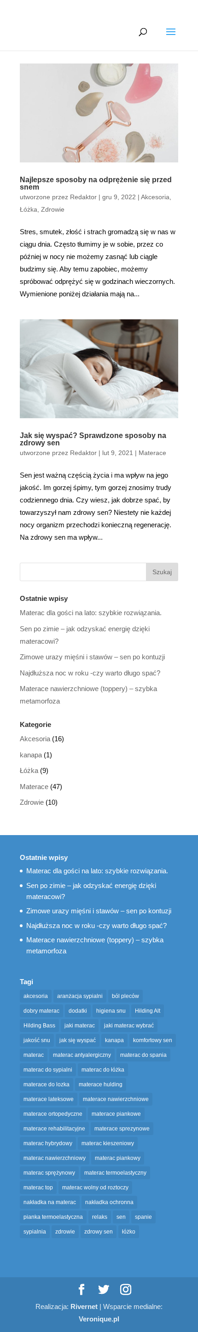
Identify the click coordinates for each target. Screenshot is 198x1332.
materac (33, 1055)
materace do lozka (46, 1084)
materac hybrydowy (47, 1143)
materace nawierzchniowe (116, 1099)
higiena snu (111, 1011)
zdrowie (65, 1231)
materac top (38, 1187)
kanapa (31, 755)
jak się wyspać (77, 1040)
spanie (143, 1217)
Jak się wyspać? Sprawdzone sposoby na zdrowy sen (93, 439)
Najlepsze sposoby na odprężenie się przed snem (96, 183)
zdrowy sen (98, 1231)
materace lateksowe (48, 1099)
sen (121, 1217)
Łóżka (28, 209)
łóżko (128, 1231)
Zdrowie (52, 209)
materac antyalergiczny (82, 1055)
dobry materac (41, 1011)
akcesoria (35, 996)
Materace (152, 452)
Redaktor (83, 197)
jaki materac (79, 1025)
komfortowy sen (152, 1040)
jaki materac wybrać (129, 1025)
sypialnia (34, 1231)
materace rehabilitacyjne (54, 1128)
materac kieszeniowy (108, 1143)
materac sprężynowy (49, 1173)
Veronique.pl (99, 1319)
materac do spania (143, 1055)
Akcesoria (155, 197)
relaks (99, 1217)
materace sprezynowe (122, 1128)
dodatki (78, 1011)
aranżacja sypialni (80, 996)
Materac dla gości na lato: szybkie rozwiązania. (91, 613)
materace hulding (100, 1084)
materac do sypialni (47, 1070)
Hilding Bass (39, 1025)
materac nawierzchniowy (54, 1158)
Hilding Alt (147, 1011)
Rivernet (84, 1306)
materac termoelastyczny (115, 1173)
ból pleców (125, 996)
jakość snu (36, 1040)
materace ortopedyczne (52, 1114)
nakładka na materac (49, 1202)
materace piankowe (116, 1114)
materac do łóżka (103, 1070)
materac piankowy (117, 1158)
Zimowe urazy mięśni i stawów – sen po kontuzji (92, 657)
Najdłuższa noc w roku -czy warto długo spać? (90, 673)
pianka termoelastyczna (53, 1217)
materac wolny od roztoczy (95, 1187)
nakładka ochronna (109, 1202)
